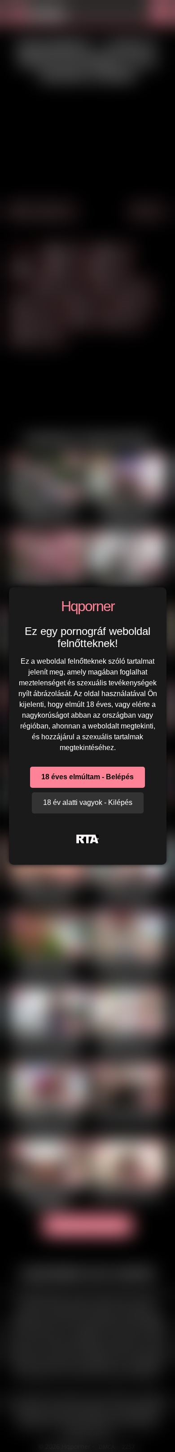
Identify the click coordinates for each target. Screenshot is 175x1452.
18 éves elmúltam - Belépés (87, 777)
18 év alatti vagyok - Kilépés (87, 802)
